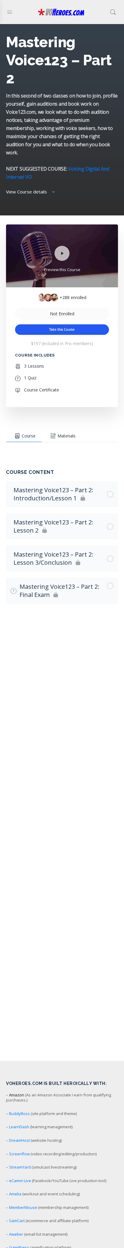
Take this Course (62, 329)
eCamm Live (20, 1180)
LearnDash (19, 1126)
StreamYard (20, 1167)
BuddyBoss (19, 1113)
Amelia (15, 1194)
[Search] (112, 12)
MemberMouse (23, 1207)
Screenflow (19, 1154)
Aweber (16, 1234)
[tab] (24, 436)
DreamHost (19, 1140)
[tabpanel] (62, 448)
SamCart (17, 1220)
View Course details (27, 192)
